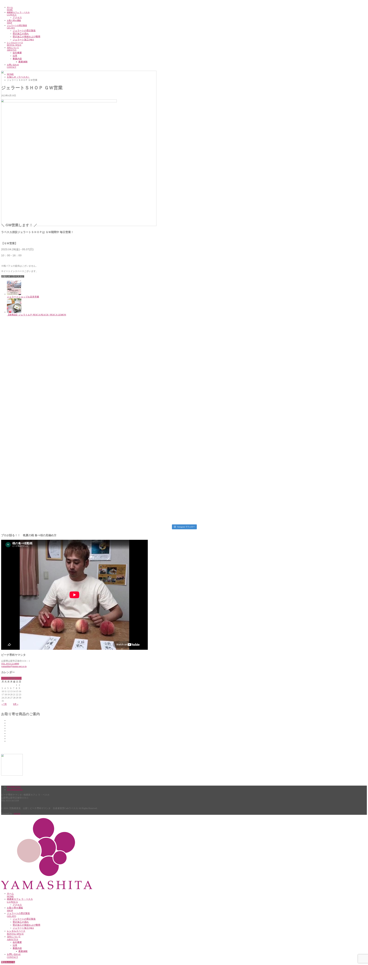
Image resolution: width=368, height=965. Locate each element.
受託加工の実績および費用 (26, 36)
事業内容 (17, 59)
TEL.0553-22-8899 (10, 664)
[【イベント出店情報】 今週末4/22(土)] (183, 461)
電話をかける (8, 962)
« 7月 (4, 704)
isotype (17, 813)
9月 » (15, 704)
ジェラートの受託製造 (17, 26)
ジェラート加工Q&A (23, 39)
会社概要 (17, 52)
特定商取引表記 (14, 787)
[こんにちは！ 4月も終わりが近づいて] (306, 426)
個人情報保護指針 (15, 790)
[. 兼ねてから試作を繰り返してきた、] (61, 435)
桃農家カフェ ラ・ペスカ (18, 13)
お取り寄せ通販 (14, 21)
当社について (13, 49)
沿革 (15, 55)
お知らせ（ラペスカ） (12, 276)
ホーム (10, 8)
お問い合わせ (13, 66)
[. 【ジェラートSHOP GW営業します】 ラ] (61, 459)
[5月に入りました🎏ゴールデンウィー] (183, 426)
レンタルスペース (15, 44)
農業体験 (23, 62)
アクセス (17, 17)
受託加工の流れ (21, 33)
